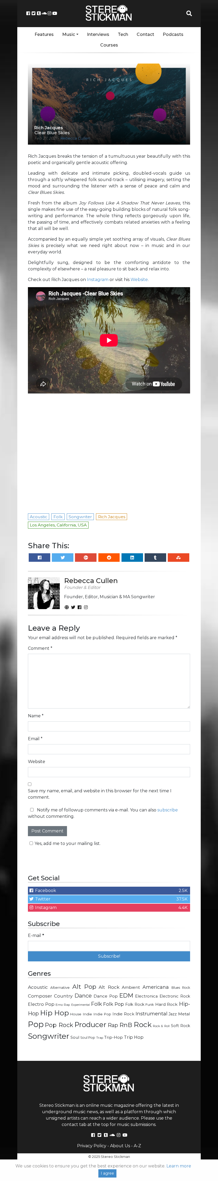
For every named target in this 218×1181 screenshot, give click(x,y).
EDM (126, 995)
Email (35, 738)
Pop (36, 1024)
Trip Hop (134, 1037)
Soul (74, 1037)
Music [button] (68, 34)
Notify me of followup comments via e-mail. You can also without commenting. (103, 813)
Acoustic (38, 987)
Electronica (146, 996)
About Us (120, 1145)
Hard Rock (166, 1004)
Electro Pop (41, 1004)
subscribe (167, 810)
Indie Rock (123, 1014)
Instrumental (151, 1014)
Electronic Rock (175, 996)
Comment (40, 648)
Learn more (178, 1166)
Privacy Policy (91, 1145)
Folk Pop (113, 1004)
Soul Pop (87, 1038)
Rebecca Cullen (75, 138)
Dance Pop (106, 996)
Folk (96, 1004)
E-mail (36, 935)
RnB (125, 1025)
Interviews (98, 34)
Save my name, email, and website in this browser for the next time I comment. (99, 794)
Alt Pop (84, 986)
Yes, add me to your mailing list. (67, 843)
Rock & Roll (161, 1026)
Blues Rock (180, 988)
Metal (184, 1013)
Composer (40, 996)
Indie (87, 1014)
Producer (90, 1024)
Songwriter (48, 1036)
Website (139, 279)
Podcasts (173, 34)
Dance (83, 995)
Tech (123, 34)
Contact (145, 34)
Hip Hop (54, 1013)
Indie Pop (102, 1014)
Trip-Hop (113, 1037)
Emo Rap (63, 1005)
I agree (107, 1173)
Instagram (97, 279)
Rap (113, 1025)
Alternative (60, 987)
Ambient (131, 987)
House (75, 1014)
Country (63, 996)
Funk (149, 1004)
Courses (109, 45)
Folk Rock (134, 1004)
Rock (143, 1024)
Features (44, 34)
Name (36, 715)
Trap (99, 1038)
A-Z (137, 1145)
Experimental (80, 1005)
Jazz (173, 1014)
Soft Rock (180, 1025)
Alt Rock (109, 987)
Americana (155, 987)
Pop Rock (59, 1024)
